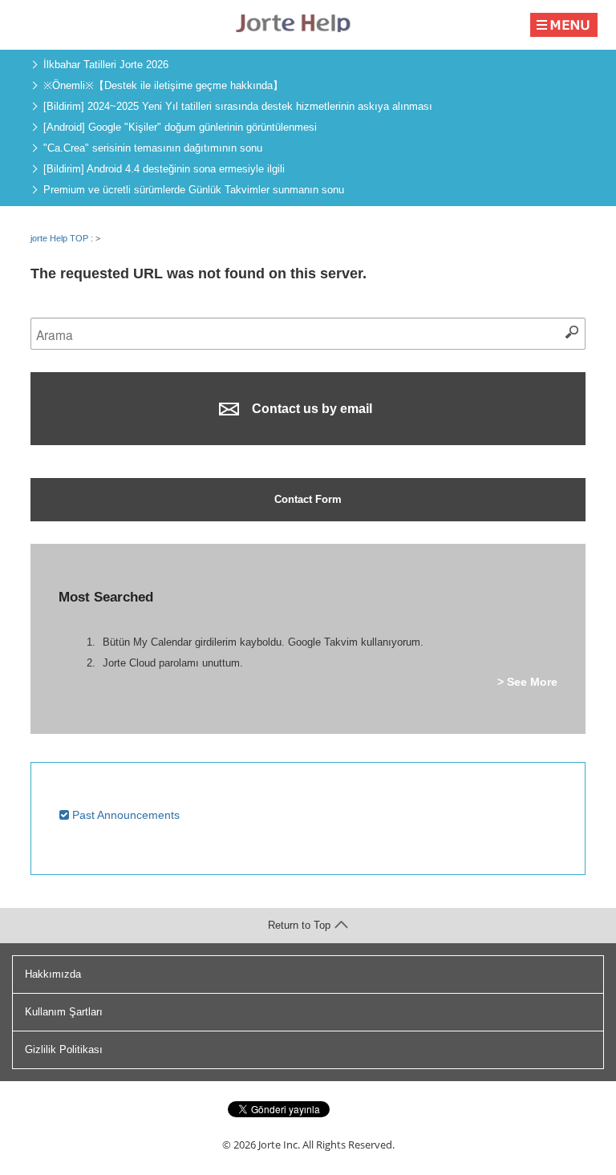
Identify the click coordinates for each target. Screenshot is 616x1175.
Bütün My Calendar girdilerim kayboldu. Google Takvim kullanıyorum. (263, 642)
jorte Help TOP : (62, 238)
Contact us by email (310, 408)
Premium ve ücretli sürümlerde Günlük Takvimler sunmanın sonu (193, 190)
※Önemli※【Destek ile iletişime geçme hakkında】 (163, 85)
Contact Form (308, 499)
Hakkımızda (53, 974)
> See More (527, 681)
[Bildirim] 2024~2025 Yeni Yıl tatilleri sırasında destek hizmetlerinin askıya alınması (237, 106)
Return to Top (299, 925)
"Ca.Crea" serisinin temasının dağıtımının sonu (152, 148)
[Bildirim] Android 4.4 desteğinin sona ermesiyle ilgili (164, 169)
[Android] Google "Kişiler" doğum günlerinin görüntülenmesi (180, 127)
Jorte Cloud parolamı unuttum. (173, 663)
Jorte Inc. (279, 1144)
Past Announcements (124, 814)
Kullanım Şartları (64, 1012)
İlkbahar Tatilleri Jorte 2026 (105, 65)
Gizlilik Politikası (64, 1049)
